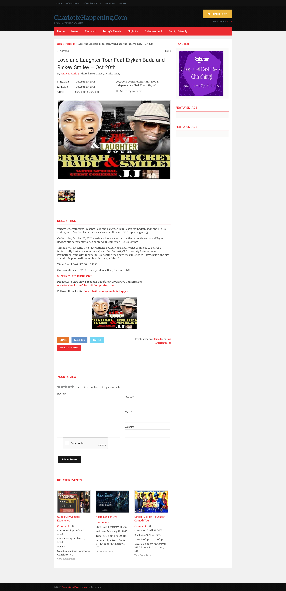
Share (63, 340)
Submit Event (73, 3)
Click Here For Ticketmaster (74, 275)
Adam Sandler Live (106, 516)
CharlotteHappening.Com (90, 17)
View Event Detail (66, 558)
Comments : (64, 526)
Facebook (110, 3)
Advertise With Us (92, 3)
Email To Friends (69, 347)
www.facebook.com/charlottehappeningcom (85, 285)
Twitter (122, 3)
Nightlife (133, 31)
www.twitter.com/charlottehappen (107, 291)
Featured (90, 31)
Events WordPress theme (74, 587)
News (74, 31)
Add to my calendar (131, 91)
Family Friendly (178, 31)
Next (166, 51)
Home (59, 3)
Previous (64, 51)
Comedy (70, 44)
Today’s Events (112, 31)
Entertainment (153, 31)
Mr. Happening (70, 73)
